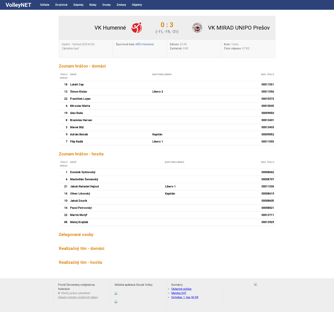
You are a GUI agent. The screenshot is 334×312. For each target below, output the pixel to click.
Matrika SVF (178, 293)
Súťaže (44, 4)
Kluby (92, 4)
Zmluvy (121, 4)
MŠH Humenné (145, 44)
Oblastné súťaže (181, 289)
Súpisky (78, 4)
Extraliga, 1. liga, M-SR (184, 297)
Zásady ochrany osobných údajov (78, 297)
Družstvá (61, 4)
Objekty (137, 4)
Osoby (106, 4)
